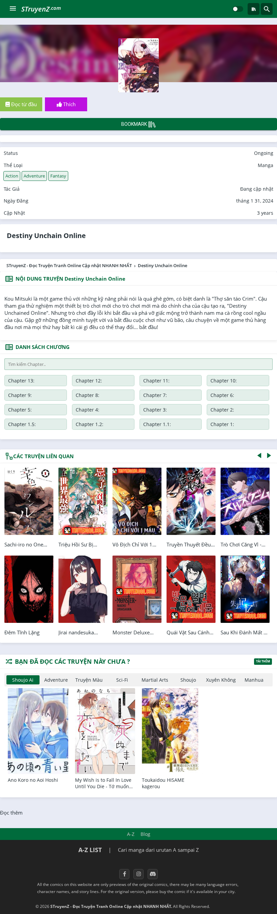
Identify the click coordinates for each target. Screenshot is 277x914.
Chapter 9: (20, 395)
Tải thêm (263, 661)
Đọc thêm (11, 812)
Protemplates (229, 906)
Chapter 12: (89, 380)
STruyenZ (41, 9)
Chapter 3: (155, 409)
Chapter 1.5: (22, 424)
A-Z (130, 834)
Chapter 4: (87, 409)
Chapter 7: (155, 395)
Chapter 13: (21, 380)
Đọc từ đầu (23, 104)
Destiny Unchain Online (46, 235)
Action (11, 176)
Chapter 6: (222, 395)
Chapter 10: (223, 380)
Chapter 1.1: (157, 424)
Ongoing (263, 153)
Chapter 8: (87, 395)
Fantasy (58, 176)
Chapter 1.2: (89, 424)
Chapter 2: (222, 409)
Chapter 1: (222, 424)
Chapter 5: (20, 409)
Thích (69, 104)
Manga (265, 165)
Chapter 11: (156, 380)
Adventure (34, 176)
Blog (145, 834)
